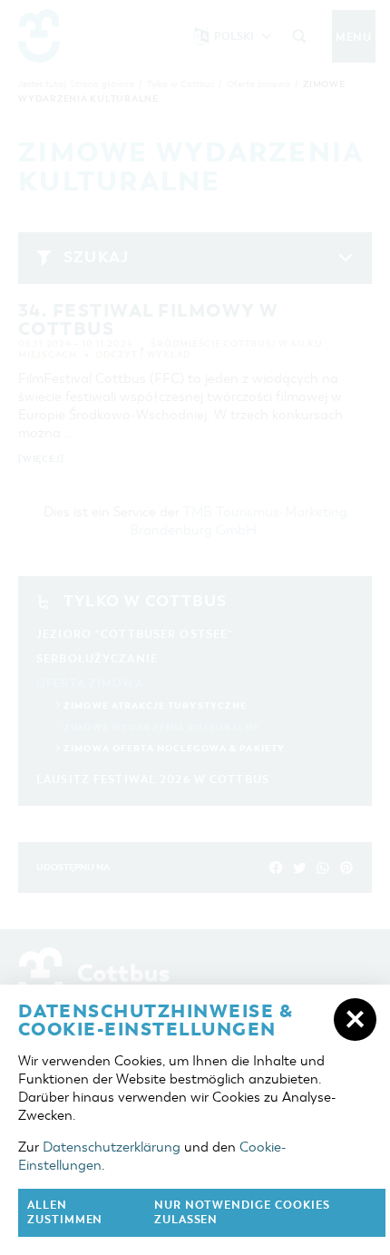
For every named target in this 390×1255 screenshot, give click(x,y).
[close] (355, 1019)
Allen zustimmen (64, 1213)
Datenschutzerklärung (111, 1147)
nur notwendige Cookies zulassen (242, 1213)
